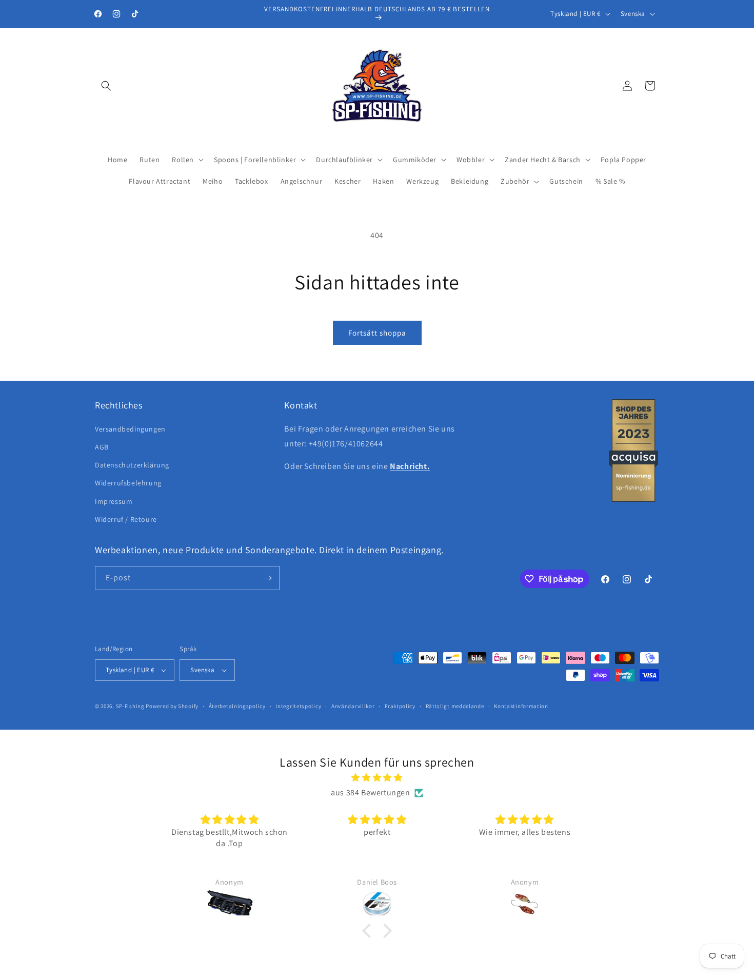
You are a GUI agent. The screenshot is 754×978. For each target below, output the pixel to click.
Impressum (113, 501)
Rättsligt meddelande (455, 706)
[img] (377, 778)
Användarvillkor (353, 706)
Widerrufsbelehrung (128, 482)
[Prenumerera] (267, 578)
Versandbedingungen (130, 429)
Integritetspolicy (298, 706)
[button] (106, 85)
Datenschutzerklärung (132, 465)
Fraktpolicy (400, 706)
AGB (102, 447)
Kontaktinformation (521, 706)
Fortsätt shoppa (377, 333)
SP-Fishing (130, 706)
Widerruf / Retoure (126, 519)
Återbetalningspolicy (237, 706)
